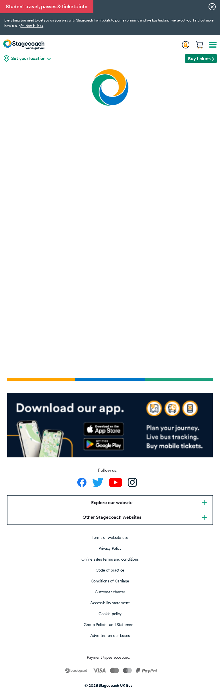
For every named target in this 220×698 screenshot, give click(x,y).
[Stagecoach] (23, 44)
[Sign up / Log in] (185, 44)
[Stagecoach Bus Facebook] (82, 482)
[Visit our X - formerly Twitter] (97, 482)
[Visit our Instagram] (132, 482)
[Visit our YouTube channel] (115, 482)
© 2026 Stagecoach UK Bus (109, 685)
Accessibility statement (109, 602)
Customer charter (110, 591)
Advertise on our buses (110, 635)
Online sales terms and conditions (110, 559)
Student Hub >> (31, 26)
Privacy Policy (110, 548)
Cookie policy (110, 613)
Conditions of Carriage (110, 581)
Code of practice (110, 570)
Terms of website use (110, 537)
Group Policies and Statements (110, 624)
